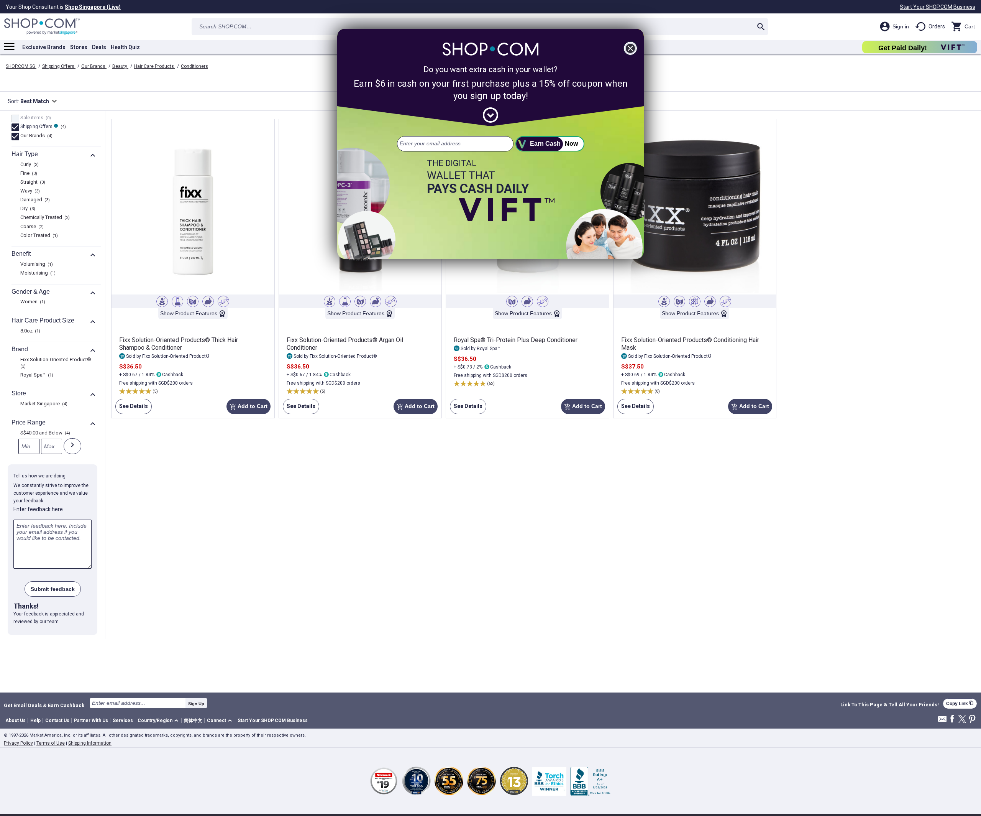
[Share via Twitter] (962, 719)
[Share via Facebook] (952, 719)
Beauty (120, 66)
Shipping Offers (58, 66)
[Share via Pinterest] (972, 719)
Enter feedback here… (39, 509)
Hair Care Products (154, 66)
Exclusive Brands (44, 47)
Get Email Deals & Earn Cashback (44, 705)
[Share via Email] (942, 721)
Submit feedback (53, 589)
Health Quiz (125, 47)
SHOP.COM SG (21, 66)
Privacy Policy (18, 743)
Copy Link (960, 703)
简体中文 (193, 720)
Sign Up (196, 703)
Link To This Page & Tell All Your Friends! (889, 704)
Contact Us (57, 720)
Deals (99, 47)
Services (123, 720)
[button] (159, 721)
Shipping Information (90, 743)
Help (35, 720)
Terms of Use (50, 743)
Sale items (34, 118)
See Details (131, 408)
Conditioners (194, 66)
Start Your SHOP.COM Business (937, 7)
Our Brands (94, 66)
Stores (78, 47)
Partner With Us (91, 720)
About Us (15, 720)
